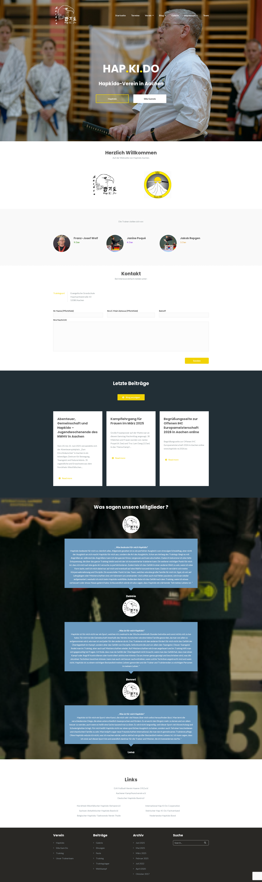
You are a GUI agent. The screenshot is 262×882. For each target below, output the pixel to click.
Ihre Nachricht (60, 320)
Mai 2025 (140, 848)
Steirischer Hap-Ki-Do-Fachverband (163, 810)
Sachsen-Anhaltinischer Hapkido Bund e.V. (98, 810)
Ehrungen (100, 848)
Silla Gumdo (150, 98)
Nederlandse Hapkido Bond (163, 815)
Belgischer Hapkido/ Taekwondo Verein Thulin (99, 815)
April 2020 (141, 868)
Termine (135, 15)
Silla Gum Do (62, 848)
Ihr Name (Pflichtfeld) (63, 310)
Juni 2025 (140, 842)
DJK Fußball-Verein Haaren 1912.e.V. (131, 788)
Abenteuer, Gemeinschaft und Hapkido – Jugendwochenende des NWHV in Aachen (77, 428)
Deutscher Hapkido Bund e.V (131, 798)
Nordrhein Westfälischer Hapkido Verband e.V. (99, 805)
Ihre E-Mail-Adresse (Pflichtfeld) (122, 310)
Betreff (162, 310)
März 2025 (141, 853)
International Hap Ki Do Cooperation (162, 805)
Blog (161, 15)
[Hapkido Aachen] (65, 14)
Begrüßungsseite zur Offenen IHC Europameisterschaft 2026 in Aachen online (181, 425)
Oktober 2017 (142, 874)
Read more (67, 478)
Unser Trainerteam (65, 858)
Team (206, 15)
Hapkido (112, 98)
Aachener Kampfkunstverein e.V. (131, 793)
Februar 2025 (142, 858)
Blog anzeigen (133, 397)
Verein (148, 15)
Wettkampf (101, 868)
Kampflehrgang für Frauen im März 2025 (127, 421)
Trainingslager (102, 863)
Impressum (190, 15)
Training (60, 853)
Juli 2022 (140, 863)
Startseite (120, 15)
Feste (98, 853)
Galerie (175, 15)
